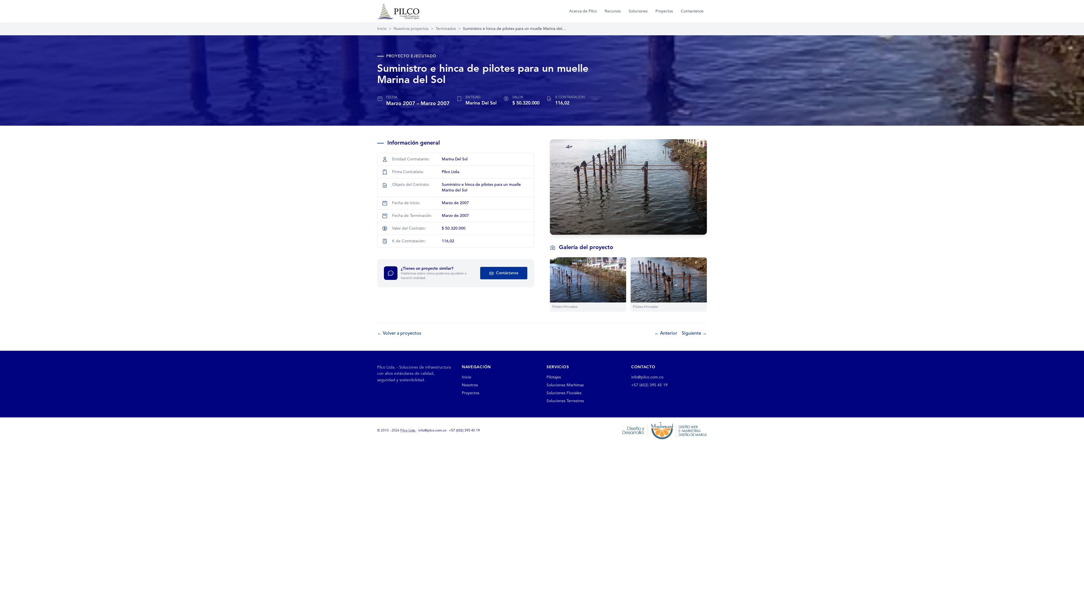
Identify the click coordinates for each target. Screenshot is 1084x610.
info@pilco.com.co (647, 377)
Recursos (613, 11)
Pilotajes (554, 377)
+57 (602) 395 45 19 (649, 385)
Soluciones (638, 11)
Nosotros (470, 385)
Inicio (381, 29)
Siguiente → (694, 333)
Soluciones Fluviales (564, 393)
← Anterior (665, 333)
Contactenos (692, 11)
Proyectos (664, 11)
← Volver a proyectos (399, 333)
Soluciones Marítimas (565, 385)
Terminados (446, 29)
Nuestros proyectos (411, 29)
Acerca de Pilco (583, 11)
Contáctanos (506, 273)
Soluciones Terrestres (565, 401)
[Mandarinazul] (664, 430)
